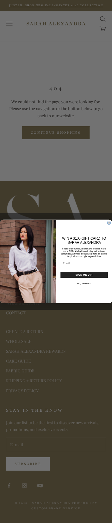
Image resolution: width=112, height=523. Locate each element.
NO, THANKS (84, 283)
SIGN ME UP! (84, 275)
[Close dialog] (109, 223)
